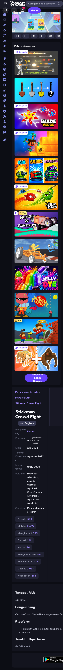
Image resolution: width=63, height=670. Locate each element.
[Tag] (4, 140)
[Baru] (4, 24)
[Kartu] (4, 74)
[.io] (4, 69)
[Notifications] (23, 10)
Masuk (34, 10)
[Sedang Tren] (4, 30)
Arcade (34, 392)
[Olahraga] (4, 100)
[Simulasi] (4, 121)
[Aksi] (4, 58)
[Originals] (4, 40)
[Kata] (4, 79)
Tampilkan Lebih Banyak (37, 378)
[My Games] (14, 10)
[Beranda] (4, 14)
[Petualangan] (4, 111)
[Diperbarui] (4, 35)
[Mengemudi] (4, 95)
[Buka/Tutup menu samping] (5, 3)
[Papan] (4, 106)
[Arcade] (4, 64)
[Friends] (5, 10)
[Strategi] (4, 127)
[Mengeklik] (4, 90)
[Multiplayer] (4, 45)
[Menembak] (4, 85)
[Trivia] (4, 132)
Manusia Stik (22, 397)
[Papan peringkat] (4, 51)
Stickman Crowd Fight (28, 403)
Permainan (21, 392)
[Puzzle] (4, 116)
